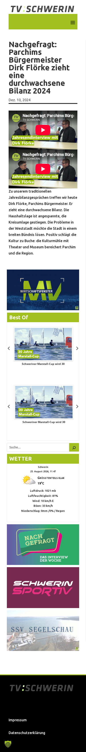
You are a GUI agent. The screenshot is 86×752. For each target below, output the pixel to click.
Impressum (18, 720)
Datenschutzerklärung (27, 733)
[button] (8, 744)
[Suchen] (74, 447)
